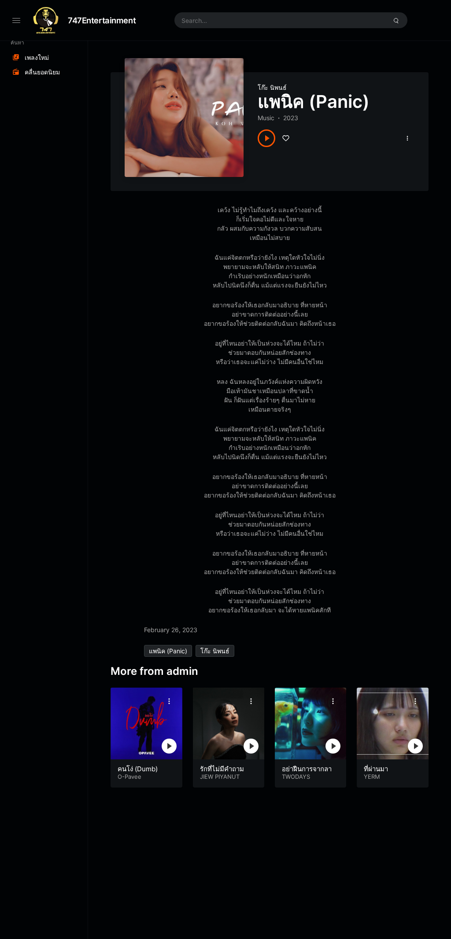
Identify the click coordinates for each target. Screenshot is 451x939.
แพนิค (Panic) (168, 651)
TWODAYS (296, 776)
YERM (372, 776)
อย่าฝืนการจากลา (307, 769)
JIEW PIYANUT (220, 776)
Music (266, 118)
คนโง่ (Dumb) (138, 769)
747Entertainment (102, 20)
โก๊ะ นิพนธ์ (272, 87)
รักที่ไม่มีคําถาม (222, 769)
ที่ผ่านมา (376, 769)
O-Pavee (129, 776)
